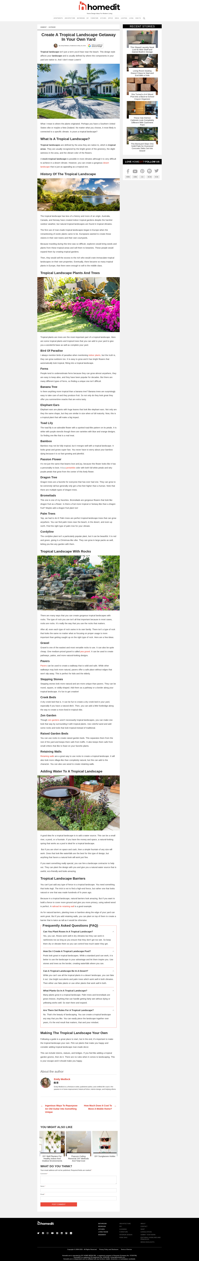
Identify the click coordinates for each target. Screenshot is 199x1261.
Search (144, 18)
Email (42, 1194)
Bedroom (102, 1226)
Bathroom (81, 18)
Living (131, 18)
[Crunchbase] (71, 1233)
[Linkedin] (57, 1083)
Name (42, 1186)
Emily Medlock (65, 45)
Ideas (117, 18)
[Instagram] (48, 1233)
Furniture (94, 18)
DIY (88, 18)
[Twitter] (38, 1233)
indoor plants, (95, 355)
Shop (143, 1229)
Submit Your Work (148, 1235)
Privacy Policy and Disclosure (108, 1249)
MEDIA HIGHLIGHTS (147, 1242)
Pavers (43, 666)
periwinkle (70, 468)
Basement (102, 1235)
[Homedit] (99, 6)
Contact (144, 1226)
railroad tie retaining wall (62, 906)
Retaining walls (47, 756)
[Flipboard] (66, 1233)
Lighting (124, 18)
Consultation (146, 1232)
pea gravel (85, 651)
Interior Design (125, 1235)
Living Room (103, 1232)
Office (110, 18)
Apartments (58, 18)
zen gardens (53, 720)
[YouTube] (52, 1233)
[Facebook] (55, 1083)
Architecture (70, 18)
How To (138, 18)
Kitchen (103, 18)
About (143, 1223)
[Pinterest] (57, 1233)
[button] (78, 91)
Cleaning (123, 1229)
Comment (44, 1173)
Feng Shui (123, 1237)
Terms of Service (126, 1249)
